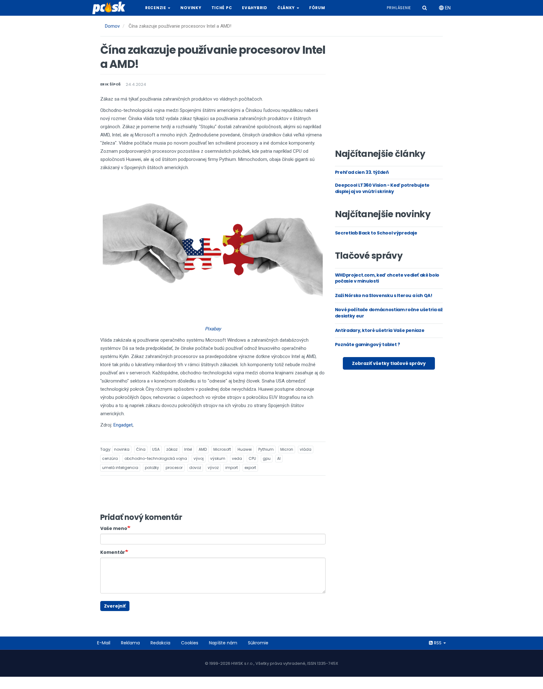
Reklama (130, 643)
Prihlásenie (399, 7)
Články (286, 7)
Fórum (317, 7)
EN (447, 8)
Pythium (266, 449)
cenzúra (110, 458)
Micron (286, 449)
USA (156, 449)
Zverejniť (115, 606)
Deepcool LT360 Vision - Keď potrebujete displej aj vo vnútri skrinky (382, 188)
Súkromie (258, 643)
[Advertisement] (389, 94)
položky (152, 467)
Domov (112, 26)
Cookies (189, 643)
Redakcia (160, 643)
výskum (217, 458)
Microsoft (222, 449)
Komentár (112, 552)
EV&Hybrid (254, 7)
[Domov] (111, 8)
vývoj (199, 458)
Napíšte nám (223, 643)
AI (279, 458)
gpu (267, 458)
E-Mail (103, 643)
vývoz (213, 467)
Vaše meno (113, 528)
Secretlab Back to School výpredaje (376, 233)
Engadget (123, 425)
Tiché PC (221, 7)
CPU (252, 458)
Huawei (245, 449)
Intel (188, 449)
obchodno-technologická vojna (155, 458)
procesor (174, 467)
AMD (203, 449)
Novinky (190, 7)
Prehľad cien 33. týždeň (362, 172)
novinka (121, 449)
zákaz (172, 449)
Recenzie (156, 7)
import (231, 467)
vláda (305, 449)
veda (237, 458)
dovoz (195, 467)
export (250, 467)
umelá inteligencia (120, 467)
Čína (140, 449)
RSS (438, 643)
